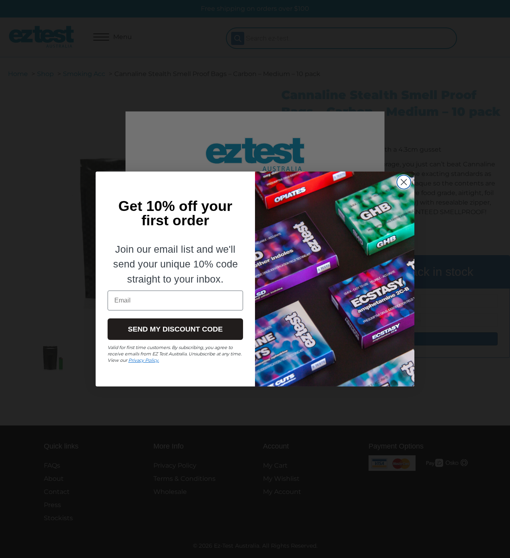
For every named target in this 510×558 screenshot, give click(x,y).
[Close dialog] (403, 182)
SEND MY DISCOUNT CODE (175, 329)
